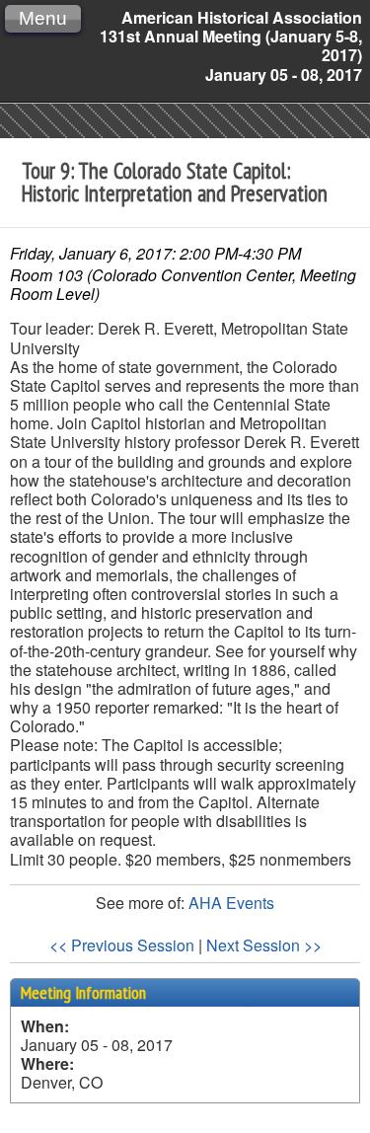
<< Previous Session (121, 945)
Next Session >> (264, 945)
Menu (43, 18)
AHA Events (231, 902)
